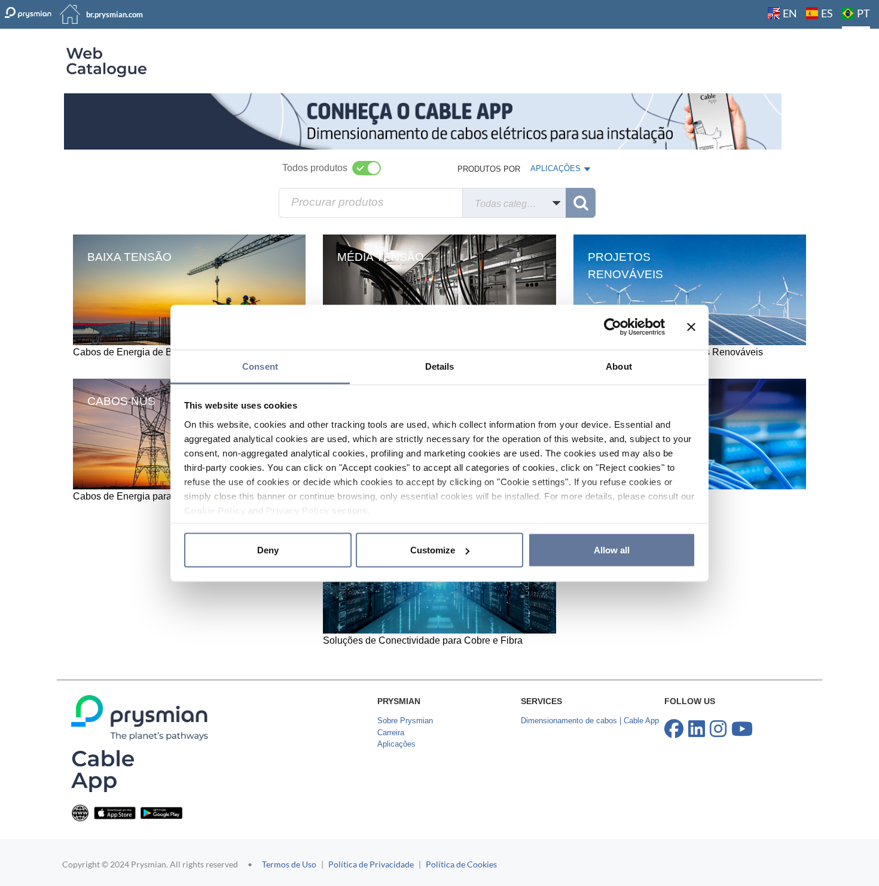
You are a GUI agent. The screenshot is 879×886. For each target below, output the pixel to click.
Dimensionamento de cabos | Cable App (590, 720)
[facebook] (673, 729)
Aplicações (396, 743)
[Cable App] (102, 770)
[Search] (581, 203)
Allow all (612, 550)
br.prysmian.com (114, 14)
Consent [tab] (260, 366)
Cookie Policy (215, 510)
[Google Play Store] (161, 812)
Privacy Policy (297, 510)
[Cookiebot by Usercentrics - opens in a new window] (612, 327)
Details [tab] (439, 366)
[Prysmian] (423, 120)
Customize (432, 550)
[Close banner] (691, 327)
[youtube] (742, 729)
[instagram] (718, 729)
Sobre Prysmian (405, 720)
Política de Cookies (461, 864)
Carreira (390, 732)
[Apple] (115, 812)
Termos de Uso (289, 864)
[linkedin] (696, 729)
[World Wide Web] (80, 812)
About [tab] (619, 366)
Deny (268, 550)
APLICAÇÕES (555, 171)
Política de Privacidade (371, 864)
